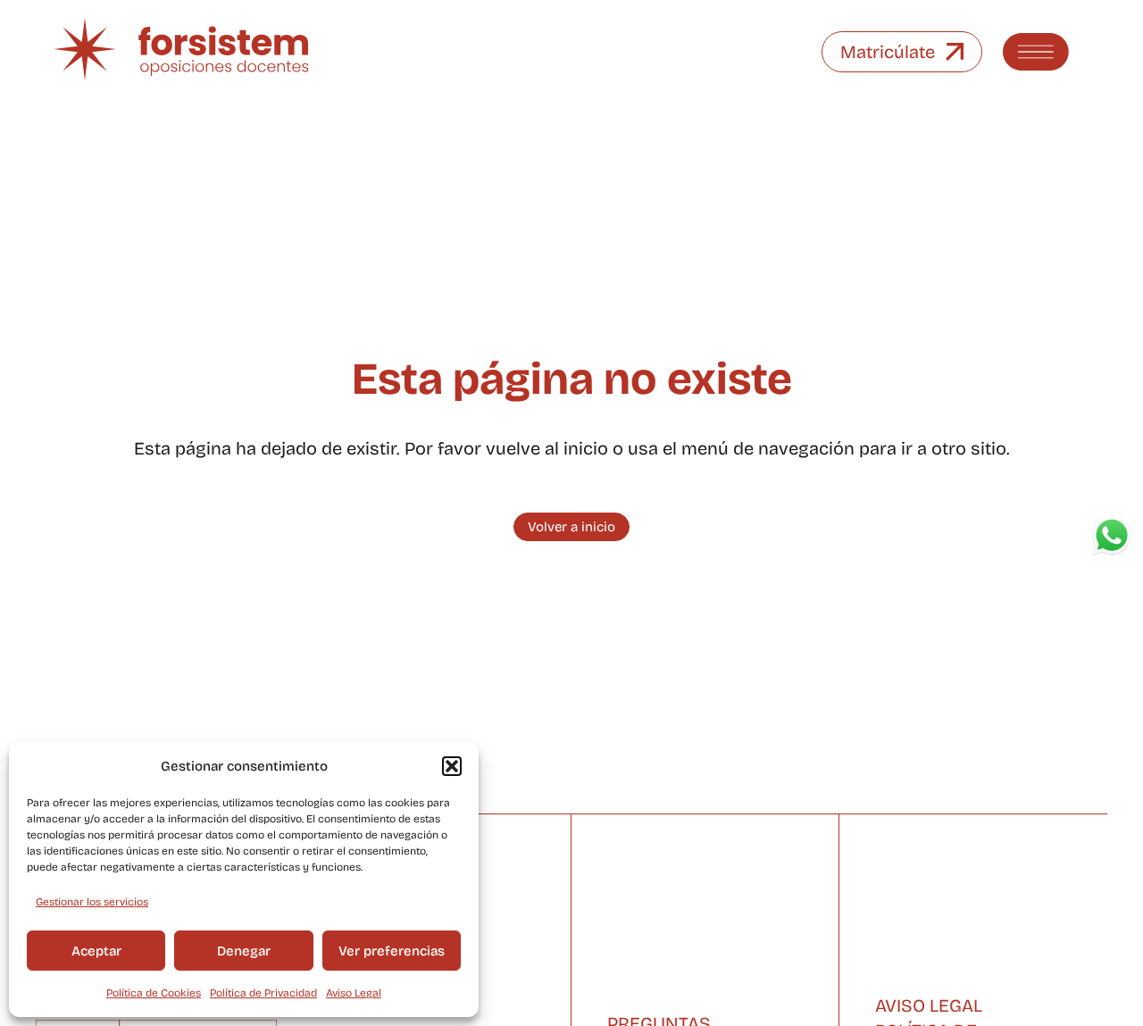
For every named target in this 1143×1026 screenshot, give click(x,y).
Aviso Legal (353, 993)
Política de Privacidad (263, 993)
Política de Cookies (153, 993)
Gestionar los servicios (92, 902)
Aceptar (96, 951)
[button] (452, 766)
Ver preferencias (391, 951)
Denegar (244, 951)
